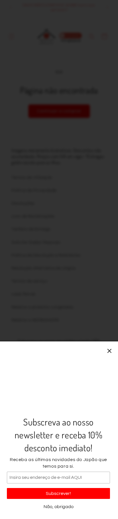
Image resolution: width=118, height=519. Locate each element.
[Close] (109, 351)
